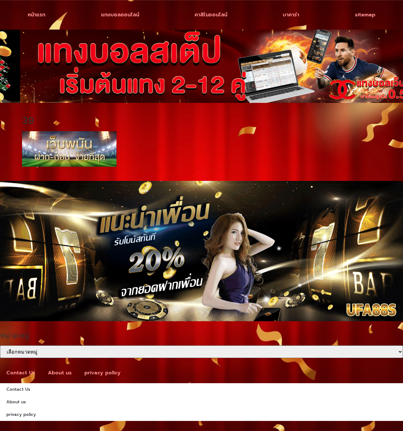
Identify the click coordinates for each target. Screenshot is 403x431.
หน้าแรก (36, 15)
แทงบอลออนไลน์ (120, 15)
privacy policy (102, 373)
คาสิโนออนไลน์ (211, 15)
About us (60, 373)
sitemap (365, 15)
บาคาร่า (291, 15)
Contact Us (20, 373)
